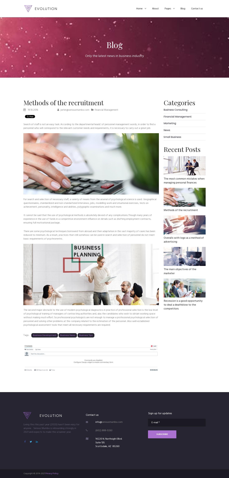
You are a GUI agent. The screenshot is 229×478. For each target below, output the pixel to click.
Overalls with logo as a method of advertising (184, 240)
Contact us (197, 9)
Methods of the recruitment (181, 210)
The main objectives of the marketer (180, 271)
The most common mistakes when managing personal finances (184, 181)
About (155, 9)
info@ (98, 422)
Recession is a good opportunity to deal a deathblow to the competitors (183, 305)
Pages (168, 9)
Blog (183, 9)
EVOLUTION (46, 8)
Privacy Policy (51, 473)
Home (139, 9)
